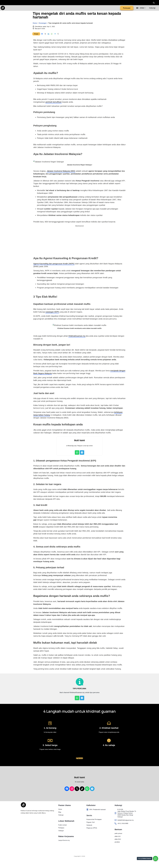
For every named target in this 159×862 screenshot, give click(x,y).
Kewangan (42, 23)
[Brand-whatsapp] (87, 788)
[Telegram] (82, 452)
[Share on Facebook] (42, 33)
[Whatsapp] (77, 452)
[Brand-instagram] (72, 788)
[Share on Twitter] (45, 33)
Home (35, 23)
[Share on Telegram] (55, 33)
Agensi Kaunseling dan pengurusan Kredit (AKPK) (54, 264)
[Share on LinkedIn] (48, 33)
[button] (153, 2)
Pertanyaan (126, 8)
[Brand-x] (77, 788)
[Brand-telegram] (92, 788)
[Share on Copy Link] (58, 33)
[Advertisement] (79, 241)
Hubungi (152, 8)
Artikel (141, 8)
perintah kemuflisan (54, 102)
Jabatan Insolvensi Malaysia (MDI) (61, 171)
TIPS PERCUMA (79, 689)
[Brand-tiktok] (82, 788)
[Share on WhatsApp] (51, 33)
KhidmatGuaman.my (76, 336)
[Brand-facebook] (67, 788)
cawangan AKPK (52, 312)
